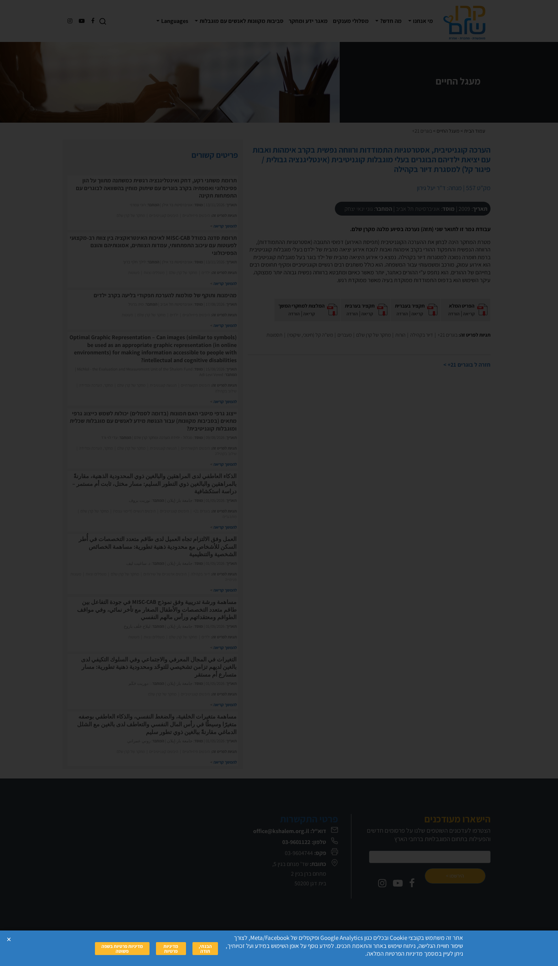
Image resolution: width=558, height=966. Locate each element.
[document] (279, 483)
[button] (8, 939)
